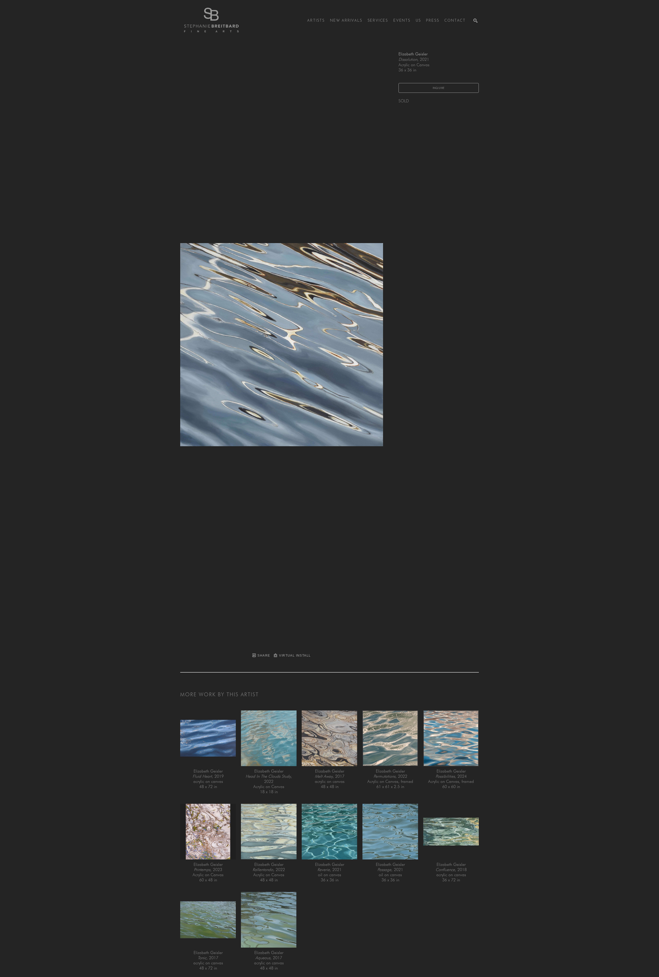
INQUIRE (439, 87)
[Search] (475, 21)
